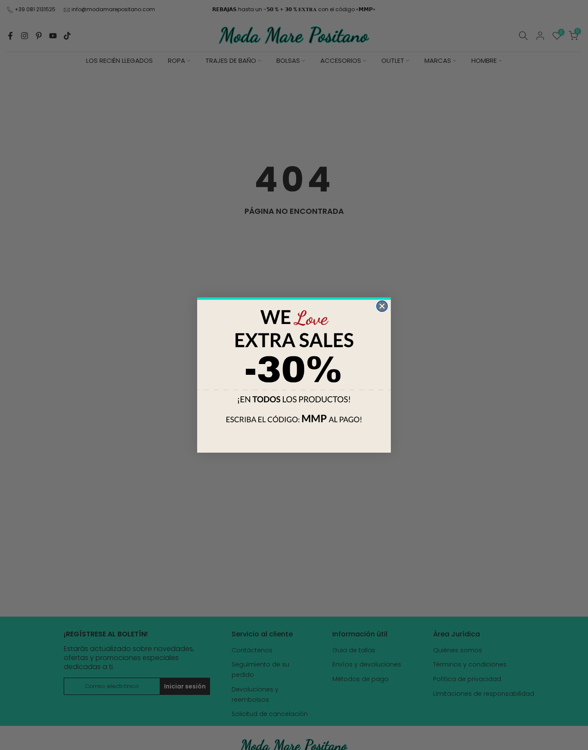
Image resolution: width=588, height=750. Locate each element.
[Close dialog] (382, 306)
